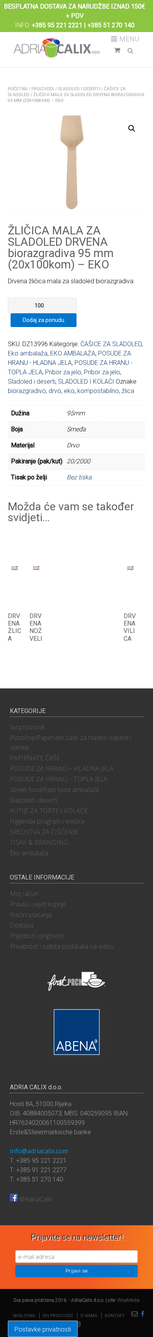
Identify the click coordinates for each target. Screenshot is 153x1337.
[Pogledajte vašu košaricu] (117, 50)
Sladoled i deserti (79, 88)
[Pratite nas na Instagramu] (78, 1324)
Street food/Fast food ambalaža (54, 789)
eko (69, 391)
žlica (128, 391)
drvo (55, 391)
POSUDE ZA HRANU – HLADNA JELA (62, 768)
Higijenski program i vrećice (47, 821)
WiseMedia (128, 1300)
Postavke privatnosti (43, 1329)
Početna (17, 88)
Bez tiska (79, 477)
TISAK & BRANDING (39, 842)
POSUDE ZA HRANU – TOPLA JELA (58, 779)
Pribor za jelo (63, 372)
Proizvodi (42, 88)
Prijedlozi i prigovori (37, 935)
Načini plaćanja (31, 914)
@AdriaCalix (35, 1199)
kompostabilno (98, 391)
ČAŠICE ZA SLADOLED (111, 344)
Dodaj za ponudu (43, 320)
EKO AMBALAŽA (72, 353)
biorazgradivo (27, 391)
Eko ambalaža (27, 353)
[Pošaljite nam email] (134, 1314)
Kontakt (115, 1315)
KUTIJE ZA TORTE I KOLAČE (48, 810)
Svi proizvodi (27, 727)
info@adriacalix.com (39, 1151)
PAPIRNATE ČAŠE (35, 758)
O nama (88, 1315)
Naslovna (24, 1315)
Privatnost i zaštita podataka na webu (62, 946)
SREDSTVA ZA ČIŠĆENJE (44, 832)
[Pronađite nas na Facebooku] (142, 1314)
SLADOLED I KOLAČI (86, 381)
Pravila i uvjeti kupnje (38, 904)
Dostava (21, 925)
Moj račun (24, 893)
